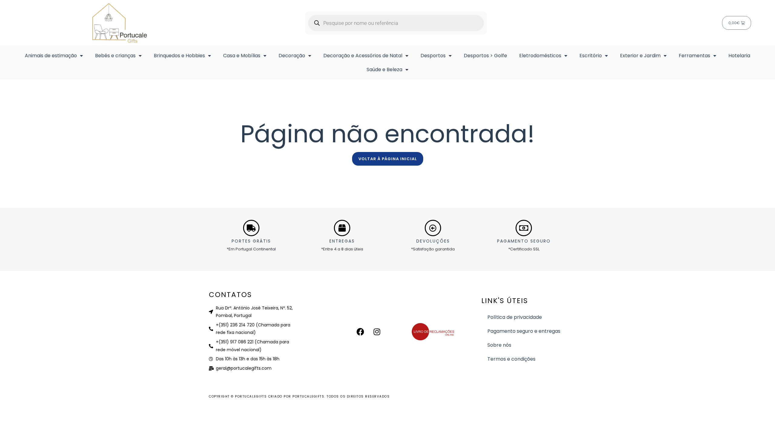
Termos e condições (511, 358)
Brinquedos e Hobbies (179, 55)
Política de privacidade (514, 317)
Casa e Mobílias (241, 55)
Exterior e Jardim (640, 55)
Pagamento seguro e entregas (523, 331)
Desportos (433, 55)
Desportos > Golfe (485, 55)
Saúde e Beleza (384, 69)
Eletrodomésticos (540, 55)
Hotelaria (739, 55)
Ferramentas (694, 55)
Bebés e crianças (115, 55)
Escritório (590, 55)
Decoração (292, 55)
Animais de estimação (51, 55)
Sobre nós (499, 345)
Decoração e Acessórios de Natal (362, 55)
